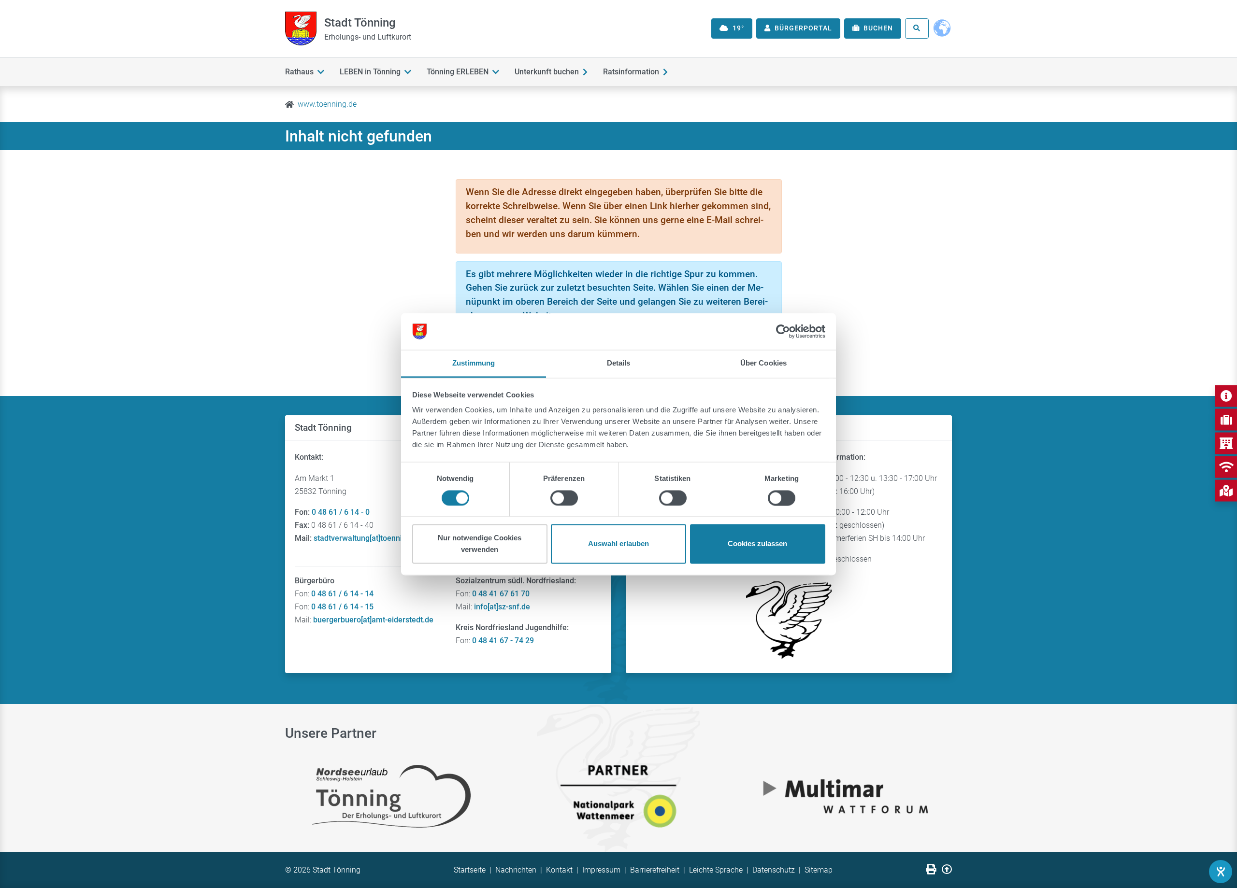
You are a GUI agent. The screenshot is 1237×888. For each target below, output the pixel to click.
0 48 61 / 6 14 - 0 (341, 512)
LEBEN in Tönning (370, 71)
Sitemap (819, 869)
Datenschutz (773, 869)
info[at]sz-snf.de (502, 606)
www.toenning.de (327, 104)
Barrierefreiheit (654, 869)
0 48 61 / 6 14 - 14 (342, 593)
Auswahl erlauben (618, 544)
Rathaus (299, 71)
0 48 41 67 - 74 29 (503, 640)
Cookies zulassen (757, 544)
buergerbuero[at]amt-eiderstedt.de (373, 619)
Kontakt (559, 869)
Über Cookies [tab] (763, 363)
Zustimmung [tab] (473, 363)
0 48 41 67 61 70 (501, 593)
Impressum (601, 869)
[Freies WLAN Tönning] (1226, 467)
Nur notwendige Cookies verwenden (479, 544)
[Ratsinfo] (1226, 443)
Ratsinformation (631, 71)
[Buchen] (1226, 419)
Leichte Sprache (716, 869)
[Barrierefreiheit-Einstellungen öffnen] (1220, 871)
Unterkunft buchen (547, 71)
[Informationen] (1226, 396)
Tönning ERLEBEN (458, 71)
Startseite (470, 869)
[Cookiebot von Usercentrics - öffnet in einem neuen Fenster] (783, 331)
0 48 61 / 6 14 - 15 (342, 606)
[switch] (564, 498)
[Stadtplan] (1226, 490)
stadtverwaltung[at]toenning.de (367, 538)
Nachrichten (515, 869)
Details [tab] (619, 363)
